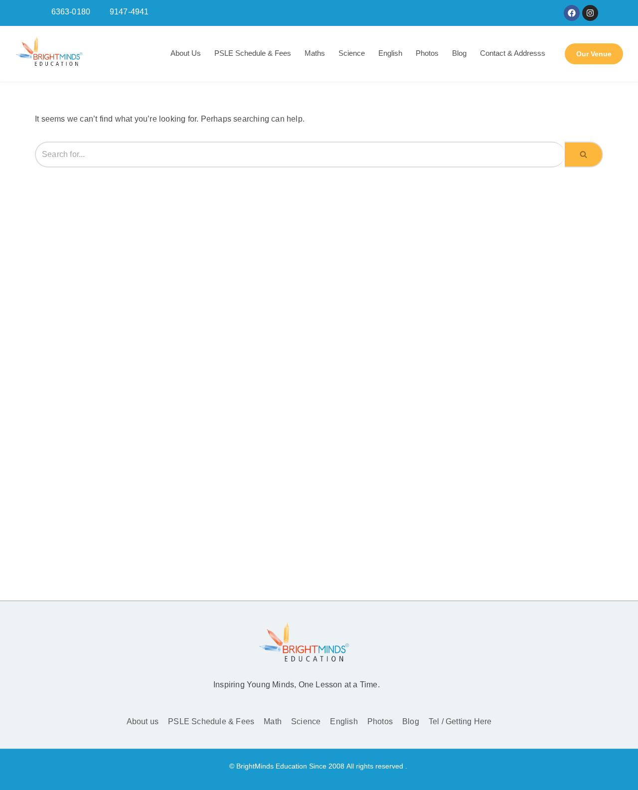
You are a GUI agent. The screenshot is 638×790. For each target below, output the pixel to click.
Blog (459, 53)
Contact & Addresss (512, 53)
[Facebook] (572, 13)
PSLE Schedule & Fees (252, 53)
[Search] (584, 155)
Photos (427, 53)
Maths (315, 53)
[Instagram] (590, 13)
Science (351, 53)
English (390, 53)
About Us (185, 53)
